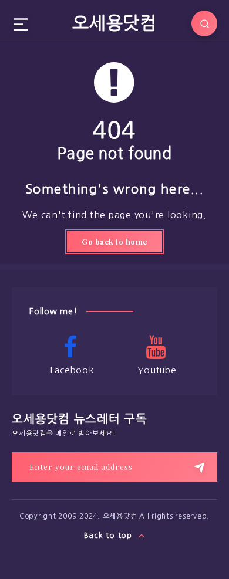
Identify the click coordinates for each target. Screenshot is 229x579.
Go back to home (114, 241)
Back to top (109, 535)
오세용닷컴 (114, 23)
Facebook (72, 369)
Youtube (156, 369)
